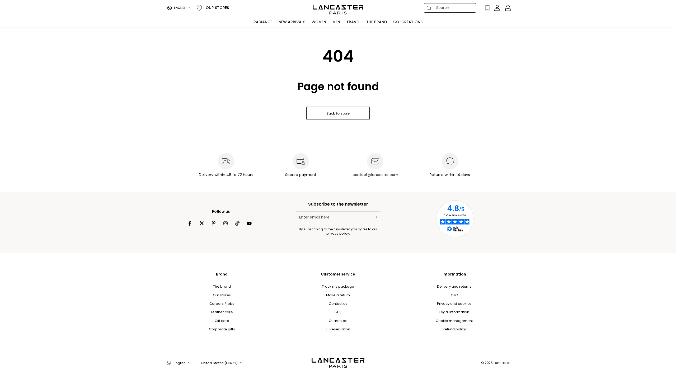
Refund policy (454, 329)
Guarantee (338, 320)
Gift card (222, 320)
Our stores (222, 295)
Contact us (338, 303)
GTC (454, 295)
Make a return (338, 295)
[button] (453, 8)
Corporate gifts (222, 329)
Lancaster (502, 362)
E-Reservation (338, 329)
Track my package (338, 286)
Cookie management (454, 320)
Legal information (454, 312)
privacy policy (337, 233)
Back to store (338, 113)
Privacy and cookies (454, 303)
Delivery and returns (454, 286)
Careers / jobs (221, 303)
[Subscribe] (377, 217)
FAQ (338, 312)
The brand (222, 286)
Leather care (222, 312)
